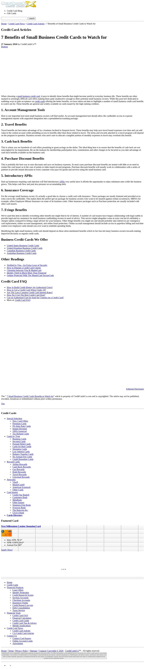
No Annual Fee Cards (22, 456)
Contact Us (12, 636)
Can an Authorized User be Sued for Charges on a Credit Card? (35, 297)
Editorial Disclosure (135, 389)
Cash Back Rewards (21, 467)
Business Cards (19, 439)
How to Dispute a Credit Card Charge (24, 268)
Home (4, 23)
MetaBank (17, 500)
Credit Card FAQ (22, 300)
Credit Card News (16, 23)
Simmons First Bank (21, 505)
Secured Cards (18, 441)
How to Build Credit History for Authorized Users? (30, 287)
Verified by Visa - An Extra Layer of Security (27, 265)
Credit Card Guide (20, 620)
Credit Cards (12, 585)
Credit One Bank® (20, 495)
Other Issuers (18, 502)
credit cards (40, 101)
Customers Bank (19, 497)
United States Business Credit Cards (23, 245)
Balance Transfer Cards (22, 454)
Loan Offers (17, 590)
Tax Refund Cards (20, 434)
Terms (11, 651)
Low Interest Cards (21, 451)
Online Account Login (22, 641)
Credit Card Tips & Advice (24, 623)
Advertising (17, 643)
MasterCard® (18, 484)
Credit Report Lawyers (22, 605)
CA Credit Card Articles (23, 633)
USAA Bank (18, 512)
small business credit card (28, 96)
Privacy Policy (21, 651)
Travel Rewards (19, 474)
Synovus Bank (19, 507)
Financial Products (15, 587)
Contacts (42, 651)
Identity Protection (20, 592)
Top (3, 403)
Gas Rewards (18, 469)
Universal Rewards (21, 477)
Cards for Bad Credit (21, 446)
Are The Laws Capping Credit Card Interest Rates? (30, 292)
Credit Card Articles (35, 23)
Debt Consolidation (21, 608)
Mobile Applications (21, 625)
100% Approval (19, 431)
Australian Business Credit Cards (21, 253)
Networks (11, 479)
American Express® (21, 487)
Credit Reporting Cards (22, 459)
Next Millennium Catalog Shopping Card (21, 526)
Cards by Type (13, 436)
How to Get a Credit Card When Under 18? (26, 290)
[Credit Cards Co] (18, 6)
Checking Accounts (21, 600)
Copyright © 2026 (55, 651)
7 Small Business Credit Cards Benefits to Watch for (30, 396)
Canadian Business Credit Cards (21, 250)
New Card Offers (20, 421)
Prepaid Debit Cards (21, 444)
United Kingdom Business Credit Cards (24, 248)
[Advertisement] (72, 70)
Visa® (15, 482)
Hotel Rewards (19, 472)
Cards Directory (15, 515)
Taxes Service (18, 610)
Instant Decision (19, 428)
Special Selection (14, 418)
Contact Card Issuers (21, 638)
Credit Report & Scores (22, 595)
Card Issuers (12, 492)
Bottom (4, 47)
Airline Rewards (19, 464)
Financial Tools (14, 613)
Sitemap (33, 651)
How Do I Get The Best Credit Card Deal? (26, 295)
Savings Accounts (20, 597)
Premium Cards (19, 423)
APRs (62, 181)
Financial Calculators (21, 618)
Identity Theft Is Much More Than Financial (26, 273)
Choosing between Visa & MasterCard (24, 270)
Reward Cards (13, 462)
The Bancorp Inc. (20, 510)
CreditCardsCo (72, 651)
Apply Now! (7, 550)
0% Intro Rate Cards (21, 426)
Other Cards (17, 490)
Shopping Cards (19, 449)
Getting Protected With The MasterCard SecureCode (30, 275)
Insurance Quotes (20, 603)
